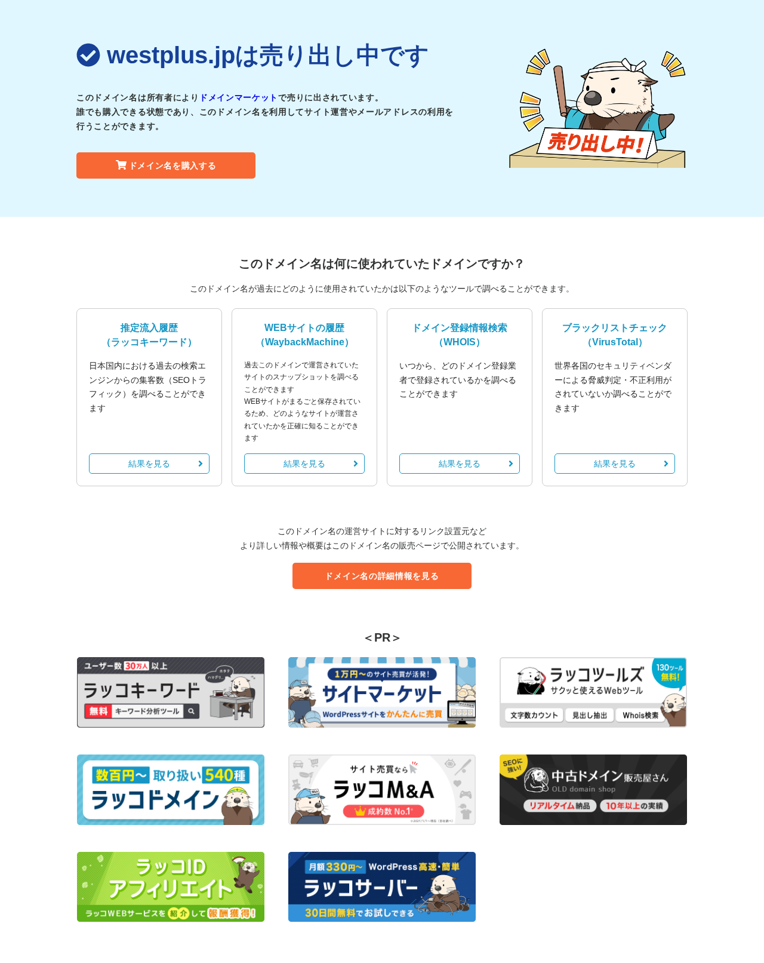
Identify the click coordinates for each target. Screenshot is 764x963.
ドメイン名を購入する (173, 165)
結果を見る (149, 463)
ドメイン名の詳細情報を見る (382, 576)
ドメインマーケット (238, 97)
